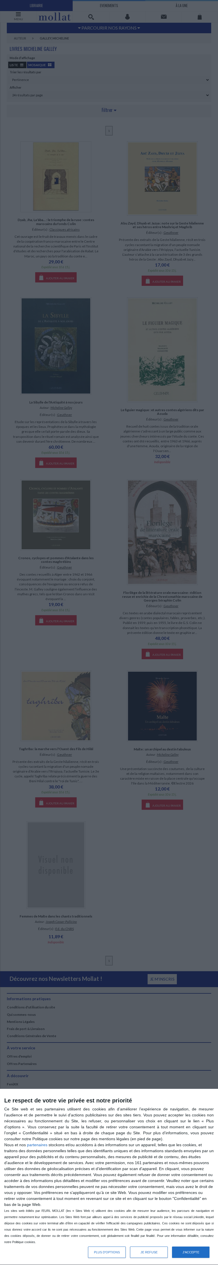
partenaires (37, 1145)
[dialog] (109, 1177)
